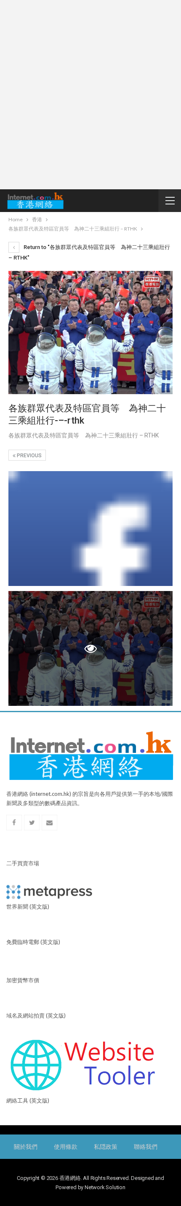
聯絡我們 (145, 1146)
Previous (29, 456)
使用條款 (65, 1146)
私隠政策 (105, 1146)
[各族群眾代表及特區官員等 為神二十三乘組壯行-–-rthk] (90, 528)
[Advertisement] (90, 94)
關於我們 (25, 1146)
